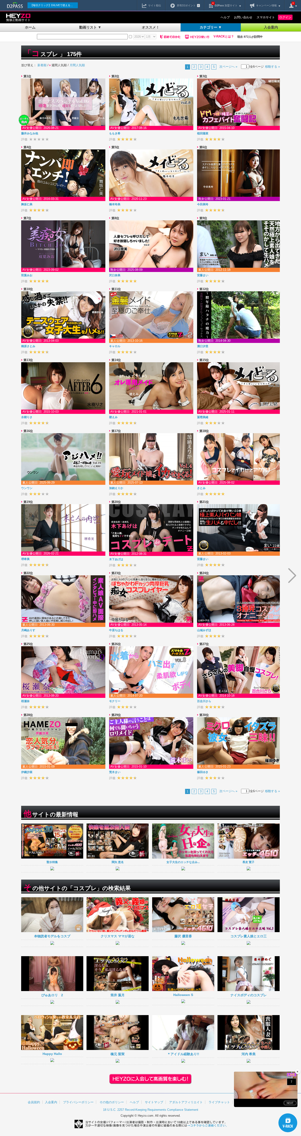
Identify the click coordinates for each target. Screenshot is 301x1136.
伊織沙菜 (26, 772)
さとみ (201, 488)
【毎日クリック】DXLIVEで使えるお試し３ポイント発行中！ (54, 5)
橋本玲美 (114, 204)
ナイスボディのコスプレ (248, 995)
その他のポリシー (111, 1102)
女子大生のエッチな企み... (183, 862)
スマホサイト (266, 17)
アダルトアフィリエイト (186, 1102)
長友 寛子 (248, 862)
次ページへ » (228, 66)
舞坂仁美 (26, 204)
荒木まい (114, 772)
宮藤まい (202, 275)
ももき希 (114, 133)
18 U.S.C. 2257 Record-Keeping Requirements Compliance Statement (150, 1109)
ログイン (285, 17)
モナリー (114, 701)
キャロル (114, 346)
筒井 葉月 (118, 995)
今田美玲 (202, 204)
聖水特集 (52, 862)
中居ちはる (116, 630)
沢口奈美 (114, 275)
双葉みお (26, 275)
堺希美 (25, 559)
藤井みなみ (29, 133)
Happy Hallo (52, 1054)
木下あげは (116, 559)
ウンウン (26, 488)
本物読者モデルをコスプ (52, 936)
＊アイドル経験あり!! (183, 1054)
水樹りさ (26, 417)
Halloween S (183, 995)
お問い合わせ (243, 17)
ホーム (30, 27)
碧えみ (113, 417)
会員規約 (34, 1102)
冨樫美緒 (202, 417)
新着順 (42, 65)
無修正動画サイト (18, 20)
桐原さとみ (28, 346)
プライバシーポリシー (78, 1102)
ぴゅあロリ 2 (52, 995)
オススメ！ (150, 27)
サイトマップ (154, 1102)
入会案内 (271, 27)
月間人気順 (77, 65)
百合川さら (204, 701)
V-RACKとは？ (224, 36)
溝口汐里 (202, 346)
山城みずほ (204, 630)
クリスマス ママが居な (118, 936)
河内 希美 (249, 1054)
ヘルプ (225, 17)
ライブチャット (219, 1102)
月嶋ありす (28, 630)
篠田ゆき (202, 772)
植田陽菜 (202, 133)
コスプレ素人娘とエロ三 (248, 936)
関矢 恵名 (118, 862)
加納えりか (116, 488)
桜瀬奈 (25, 701)
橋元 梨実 (118, 1054)
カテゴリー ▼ (211, 27)
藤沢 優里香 (183, 936)
